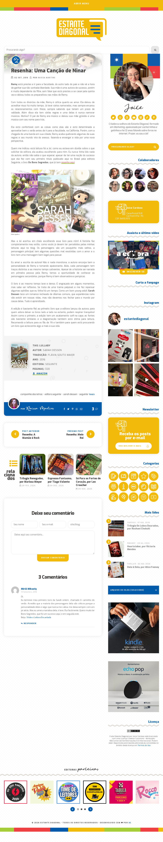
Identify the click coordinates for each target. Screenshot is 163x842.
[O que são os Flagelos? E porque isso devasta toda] (146, 345)
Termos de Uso (144, 745)
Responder (30, 623)
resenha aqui (67, 162)
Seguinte (83, 394)
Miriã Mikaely (29, 588)
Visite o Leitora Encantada (39, 617)
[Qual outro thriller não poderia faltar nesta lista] (146, 380)
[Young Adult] (16, 60)
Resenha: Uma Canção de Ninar (48, 70)
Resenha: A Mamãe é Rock (30, 436)
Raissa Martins (46, 78)
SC (130, 823)
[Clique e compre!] (133, 627)
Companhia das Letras (31, 394)
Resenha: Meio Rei (74, 436)
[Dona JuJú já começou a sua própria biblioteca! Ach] (120, 345)
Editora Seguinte (53, 394)
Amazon (41, 373)
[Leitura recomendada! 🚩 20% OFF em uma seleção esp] (120, 380)
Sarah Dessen (70, 394)
